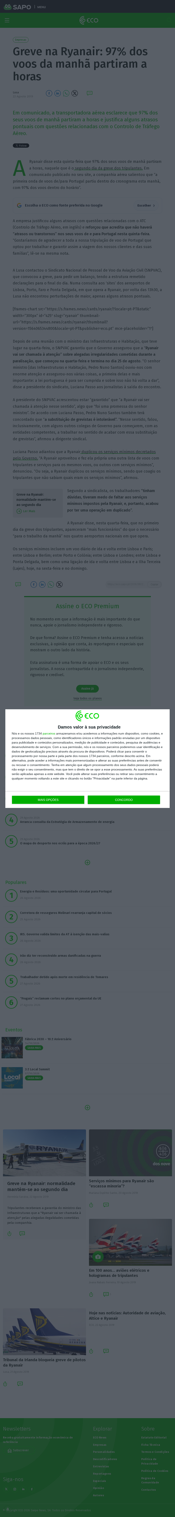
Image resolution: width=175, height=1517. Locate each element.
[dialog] (87, 758)
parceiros (49, 733)
